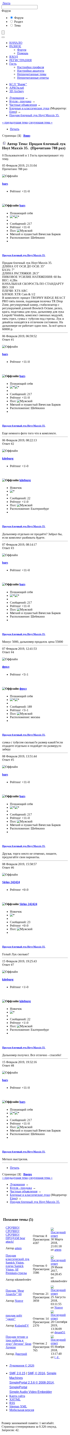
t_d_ (57, 1357)
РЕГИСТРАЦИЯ (20, 60)
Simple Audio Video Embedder (30, 1392)
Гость (13, 63)
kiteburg (7, 458)
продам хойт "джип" (14, 1317)
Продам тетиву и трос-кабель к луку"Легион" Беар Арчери (18, 1342)
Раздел (18, 21)
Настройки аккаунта (30, 70)
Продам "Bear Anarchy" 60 (15, 1292)
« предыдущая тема (15, 122)
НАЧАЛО (15, 42)
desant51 (59, 1332)
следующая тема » (40, 122)
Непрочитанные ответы (33, 77)
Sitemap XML (18, 1406)
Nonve (19, 1300)
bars (5, 183)
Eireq (12, 111)
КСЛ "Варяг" (18, 84)
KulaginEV (22, 1325)
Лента (6, 3)
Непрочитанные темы (31, 74)
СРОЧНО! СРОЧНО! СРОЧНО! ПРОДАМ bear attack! (15, 1234)
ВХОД (13, 56)
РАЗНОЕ (15, 46)
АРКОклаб (16, 87)
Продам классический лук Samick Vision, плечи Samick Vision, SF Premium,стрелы (17, 1264)
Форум (18, 17)
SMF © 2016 (36, 1373)
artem (18, 1248)
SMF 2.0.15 (17, 1373)
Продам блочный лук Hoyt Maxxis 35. (23, 255)
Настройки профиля (30, 67)
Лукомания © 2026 (21, 1365)
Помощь (22, 53)
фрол (5, 666)
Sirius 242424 (11, 882)
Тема (17, 25)
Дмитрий (21, 1354)
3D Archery (16, 91)
